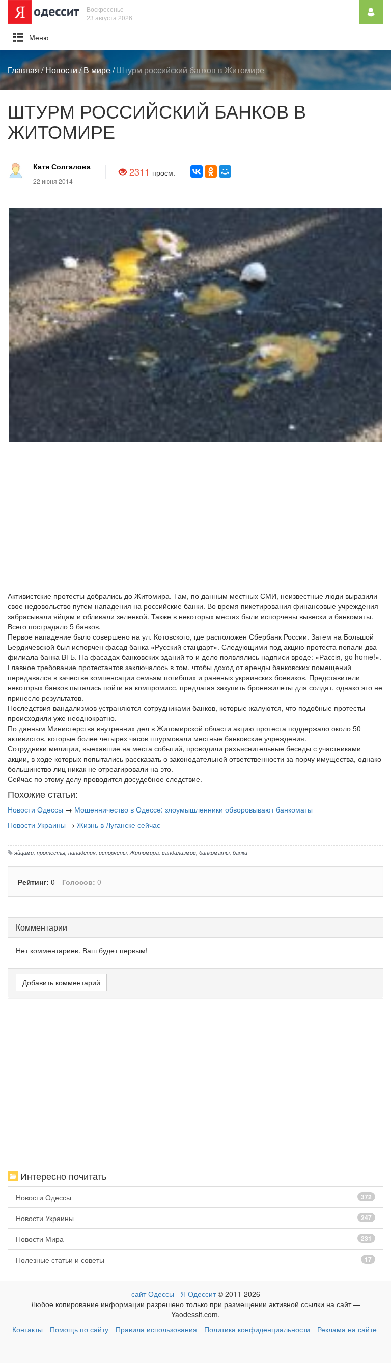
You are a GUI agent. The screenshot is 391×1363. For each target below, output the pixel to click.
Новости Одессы (35, 809)
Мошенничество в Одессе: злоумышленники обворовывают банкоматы (193, 809)
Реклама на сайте (347, 1329)
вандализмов (179, 852)
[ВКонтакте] (196, 171)
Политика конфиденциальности (257, 1329)
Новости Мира (194, 1239)
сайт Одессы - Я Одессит (173, 1294)
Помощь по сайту (79, 1329)
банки (240, 852)
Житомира (144, 852)
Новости (61, 70)
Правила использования (156, 1329)
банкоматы (214, 852)
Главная (23, 70)
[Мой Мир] (225, 171)
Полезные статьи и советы (194, 1260)
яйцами (24, 852)
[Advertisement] (195, 519)
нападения (82, 852)
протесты (51, 852)
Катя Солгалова (62, 166)
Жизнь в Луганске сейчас (118, 825)
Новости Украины (37, 825)
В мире (96, 70)
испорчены (113, 852)
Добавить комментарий (61, 982)
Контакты (27, 1329)
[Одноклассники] (211, 171)
